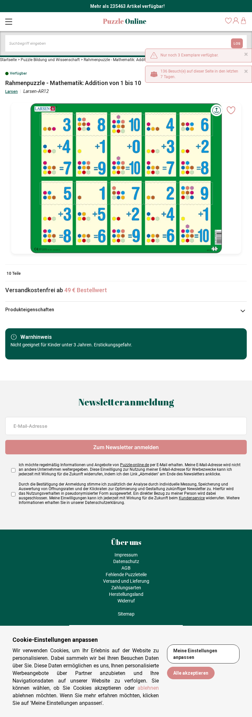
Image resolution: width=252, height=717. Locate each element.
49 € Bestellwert (85, 290)
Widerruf (126, 600)
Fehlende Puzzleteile (126, 574)
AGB (126, 568)
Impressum (126, 554)
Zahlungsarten (126, 587)
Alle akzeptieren (190, 673)
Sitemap (126, 614)
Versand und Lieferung (126, 581)
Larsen (11, 91)
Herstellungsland (126, 594)
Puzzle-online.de (134, 465)
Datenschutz (126, 561)
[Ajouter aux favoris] (231, 110)
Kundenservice (192, 498)
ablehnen (148, 688)
